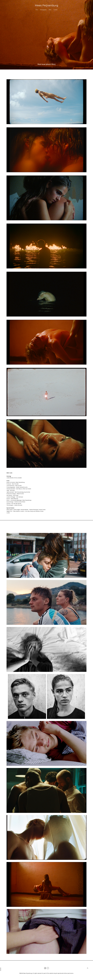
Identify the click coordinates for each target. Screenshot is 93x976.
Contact (55, 9)
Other (50, 9)
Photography (43, 9)
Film (37, 9)
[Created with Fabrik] (0, 969)
